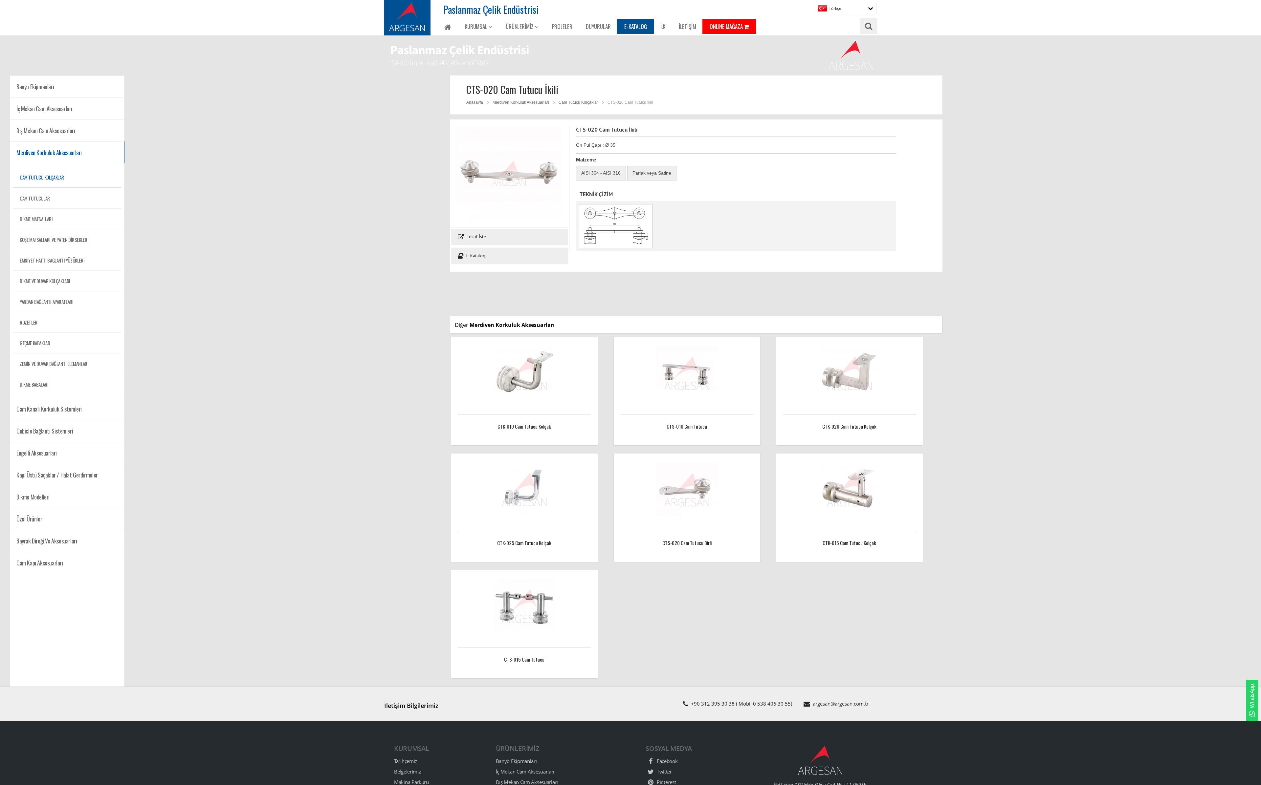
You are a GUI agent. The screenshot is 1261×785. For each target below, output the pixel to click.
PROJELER (562, 26)
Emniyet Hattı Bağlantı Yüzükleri (52, 260)
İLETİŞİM (687, 26)
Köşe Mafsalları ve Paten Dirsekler (53, 239)
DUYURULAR (598, 26)
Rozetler (28, 322)
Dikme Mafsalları (36, 219)
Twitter (663, 771)
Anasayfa (474, 102)
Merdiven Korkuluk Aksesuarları (521, 102)
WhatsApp (1252, 696)
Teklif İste (475, 237)
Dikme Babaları (34, 384)
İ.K (662, 26)
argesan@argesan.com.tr (841, 703)
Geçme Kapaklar (35, 343)
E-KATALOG (635, 26)
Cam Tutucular (35, 198)
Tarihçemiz (405, 761)
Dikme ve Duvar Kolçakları (45, 281)
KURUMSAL (477, 26)
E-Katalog (475, 256)
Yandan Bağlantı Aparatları (47, 301)
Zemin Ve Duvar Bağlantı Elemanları (54, 363)
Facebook (666, 761)
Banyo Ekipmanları (516, 761)
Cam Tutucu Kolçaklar (42, 177)
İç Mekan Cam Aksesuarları (525, 771)
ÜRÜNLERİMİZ (520, 26)
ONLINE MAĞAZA (727, 26)
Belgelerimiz (407, 771)
